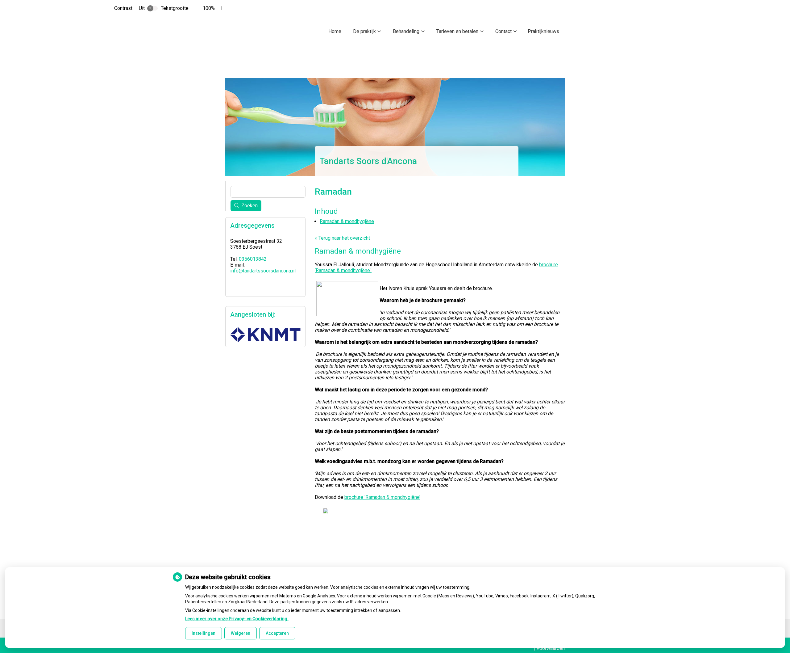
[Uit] (152, 8)
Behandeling (406, 31)
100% (209, 8)
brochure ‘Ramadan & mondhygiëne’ (382, 497)
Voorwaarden (550, 648)
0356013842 (253, 259)
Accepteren (277, 633)
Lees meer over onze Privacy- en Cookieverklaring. (237, 618)
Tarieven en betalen (457, 31)
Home (334, 31)
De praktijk (364, 31)
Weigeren (240, 633)
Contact (503, 31)
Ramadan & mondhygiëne (347, 221)
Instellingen (203, 633)
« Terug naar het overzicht (342, 238)
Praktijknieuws (543, 31)
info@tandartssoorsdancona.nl (263, 271)
